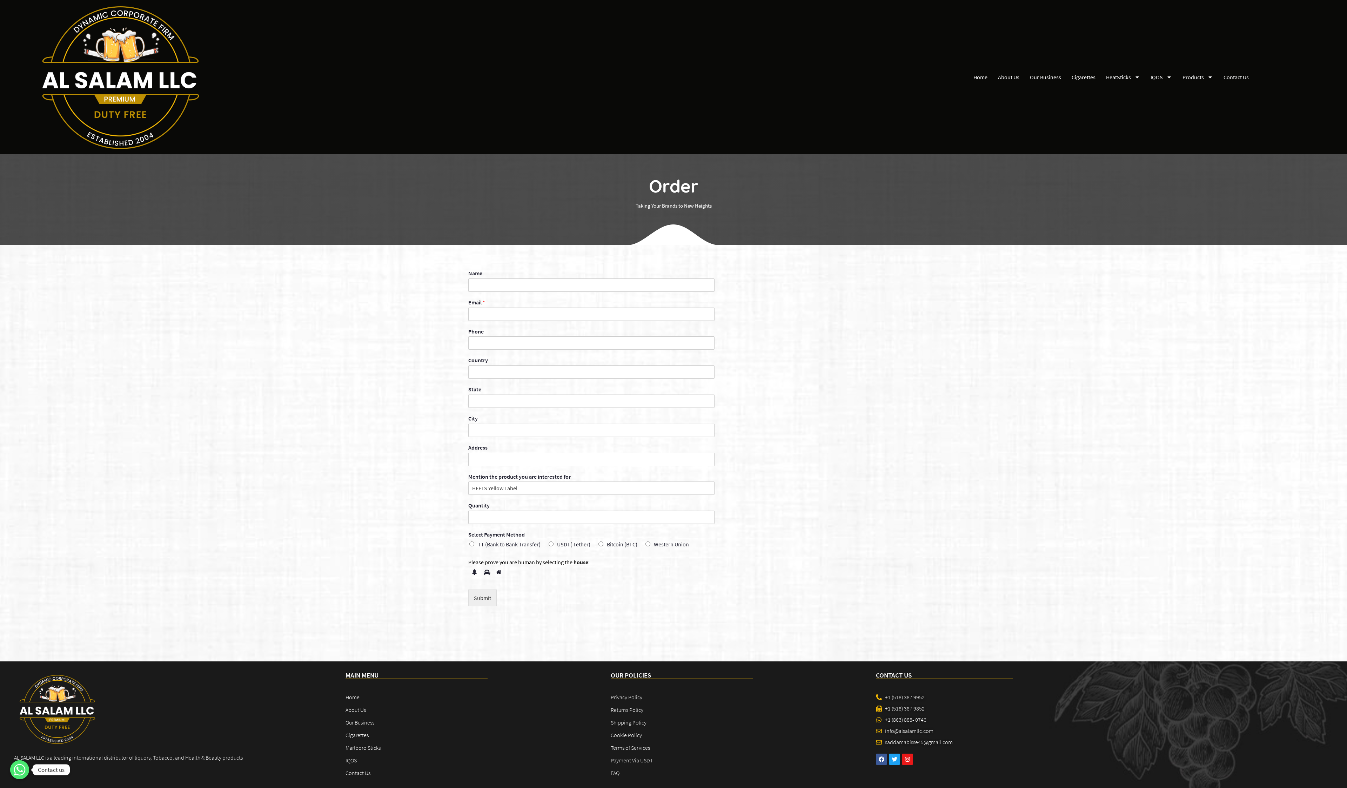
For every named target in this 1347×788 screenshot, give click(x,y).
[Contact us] (19, 769)
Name (475, 273)
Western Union (671, 544)
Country (478, 360)
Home (980, 77)
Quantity (479, 505)
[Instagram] (907, 759)
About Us (1008, 77)
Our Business (1045, 77)
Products (1193, 77)
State (474, 389)
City (473, 418)
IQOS (1157, 77)
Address (478, 447)
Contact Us (1236, 77)
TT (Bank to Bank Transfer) (509, 544)
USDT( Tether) (573, 544)
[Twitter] (894, 759)
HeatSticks (1118, 77)
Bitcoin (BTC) (622, 544)
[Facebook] (881, 759)
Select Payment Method (496, 534)
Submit (482, 597)
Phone (476, 331)
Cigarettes (1083, 77)
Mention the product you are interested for (519, 476)
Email (476, 302)
